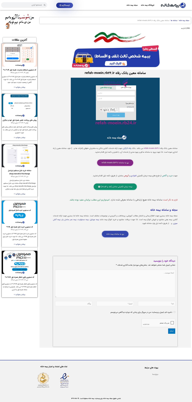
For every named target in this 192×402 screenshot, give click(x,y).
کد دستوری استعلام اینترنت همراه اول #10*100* (19, 70)
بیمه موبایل (94, 219)
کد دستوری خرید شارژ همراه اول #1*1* (19, 227)
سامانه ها (174, 20)
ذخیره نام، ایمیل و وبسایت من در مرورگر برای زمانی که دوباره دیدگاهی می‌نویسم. (141, 312)
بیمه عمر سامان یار (69, 219)
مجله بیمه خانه (132, 5)
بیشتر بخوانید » (19, 87)
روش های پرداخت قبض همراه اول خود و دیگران (20, 120)
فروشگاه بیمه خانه (147, 5)
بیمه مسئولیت (83, 219)
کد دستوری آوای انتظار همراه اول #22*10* (19, 277)
